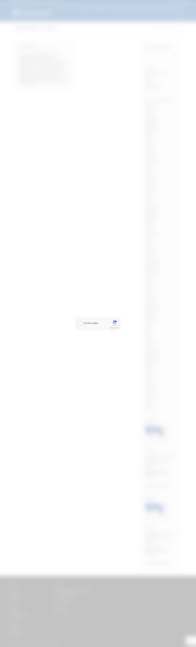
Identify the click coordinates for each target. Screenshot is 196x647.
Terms (116, 327)
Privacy (112, 327)
